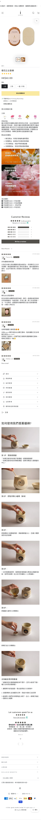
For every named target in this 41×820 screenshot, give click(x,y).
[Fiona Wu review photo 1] (6, 278)
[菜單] (2, 13)
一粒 (4, 86)
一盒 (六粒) (21, 86)
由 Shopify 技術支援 (20, 810)
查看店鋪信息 (7, 104)
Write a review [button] (20, 242)
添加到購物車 (20, 93)
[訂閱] (38, 778)
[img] (6, 254)
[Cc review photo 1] (6, 312)
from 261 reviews (19, 717)
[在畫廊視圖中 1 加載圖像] (18, 59)
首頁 (2, 66)
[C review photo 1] (6, 346)
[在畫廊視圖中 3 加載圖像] (23, 59)
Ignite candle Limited (17, 807)
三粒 (11, 86)
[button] (33, 13)
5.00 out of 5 (25, 221)
